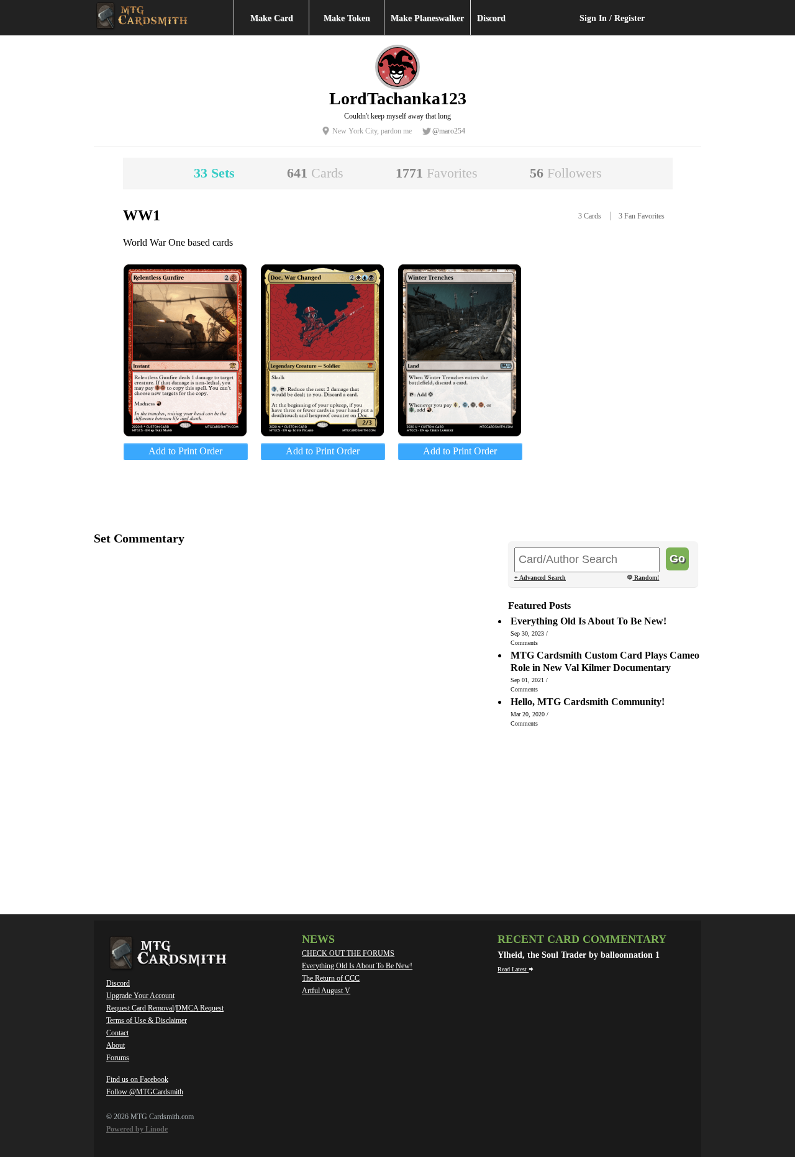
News (318, 939)
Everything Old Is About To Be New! (357, 965)
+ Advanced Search (540, 577)
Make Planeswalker (427, 18)
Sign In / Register (612, 18)
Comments (524, 642)
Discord (491, 18)
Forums (117, 1057)
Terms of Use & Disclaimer (146, 1020)
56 (566, 173)
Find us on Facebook (137, 1079)
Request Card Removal (140, 1008)
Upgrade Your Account (140, 995)
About (115, 1045)
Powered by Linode (137, 1129)
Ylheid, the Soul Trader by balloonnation (576, 955)
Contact (117, 1033)
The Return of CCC (331, 978)
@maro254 (448, 131)
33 (214, 173)
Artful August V (326, 990)
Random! (645, 578)
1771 (437, 173)
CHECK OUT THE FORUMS (348, 953)
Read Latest (513, 969)
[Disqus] (295, 714)
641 (315, 173)
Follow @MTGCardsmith (144, 1091)
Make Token (347, 18)
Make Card (271, 18)
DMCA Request (200, 1008)
